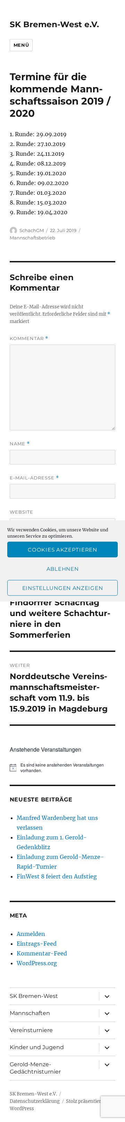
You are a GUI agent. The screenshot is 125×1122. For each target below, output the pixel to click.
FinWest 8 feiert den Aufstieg (57, 876)
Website (21, 512)
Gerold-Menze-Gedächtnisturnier (35, 1068)
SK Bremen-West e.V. (54, 24)
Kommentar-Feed (42, 953)
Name (20, 444)
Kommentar (29, 338)
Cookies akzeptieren (62, 549)
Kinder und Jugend (37, 1047)
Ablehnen (63, 568)
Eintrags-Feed (37, 943)
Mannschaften (30, 1013)
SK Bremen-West (34, 996)
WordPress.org (37, 963)
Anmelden (31, 933)
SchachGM (31, 230)
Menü (21, 45)
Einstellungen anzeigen (62, 587)
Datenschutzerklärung (35, 1101)
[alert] (63, 768)
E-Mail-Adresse (34, 478)
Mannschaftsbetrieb (32, 237)
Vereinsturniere (31, 1030)
